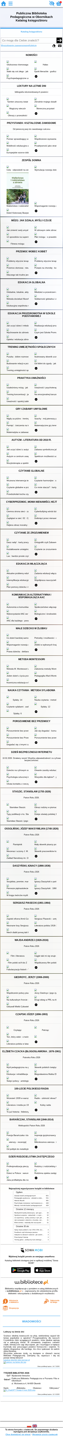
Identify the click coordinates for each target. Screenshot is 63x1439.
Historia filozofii (19, 1200)
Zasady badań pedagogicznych (25, 1195)
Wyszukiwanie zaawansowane (15, 45)
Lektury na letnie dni (14, 1332)
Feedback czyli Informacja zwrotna (26, 1232)
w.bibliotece (14, 1291)
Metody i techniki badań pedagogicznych (28, 1205)
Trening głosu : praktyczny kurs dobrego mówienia (31, 1240)
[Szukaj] (59, 40)
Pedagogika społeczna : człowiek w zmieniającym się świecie (34, 1198)
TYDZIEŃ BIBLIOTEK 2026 (16, 1373)
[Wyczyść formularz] (54, 46)
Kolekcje (33, 45)
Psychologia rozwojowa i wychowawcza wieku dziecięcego (33, 1203)
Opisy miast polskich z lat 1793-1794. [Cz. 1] (29, 1230)
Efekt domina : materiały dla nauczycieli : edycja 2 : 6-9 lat (33, 1222)
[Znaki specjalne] (59, 46)
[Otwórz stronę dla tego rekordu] (18, 61)
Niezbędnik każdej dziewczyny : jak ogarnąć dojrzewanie (33, 1213)
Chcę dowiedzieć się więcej (18, 1434)
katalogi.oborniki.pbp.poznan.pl (17, 1360)
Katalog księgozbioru (31, 31)
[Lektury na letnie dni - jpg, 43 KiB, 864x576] (15, 1362)
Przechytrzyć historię (21, 1237)
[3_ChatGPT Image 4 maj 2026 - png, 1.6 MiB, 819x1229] (19, 1390)
